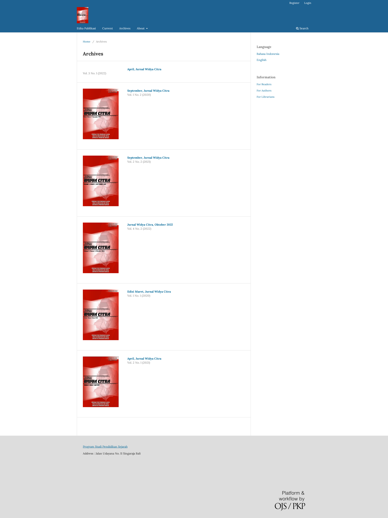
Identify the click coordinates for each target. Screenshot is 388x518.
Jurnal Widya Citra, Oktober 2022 (150, 224)
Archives (124, 28)
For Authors (264, 90)
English (261, 60)
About (141, 28)
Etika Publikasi (86, 28)
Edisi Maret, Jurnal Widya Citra (149, 291)
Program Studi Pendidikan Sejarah (105, 446)
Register (294, 3)
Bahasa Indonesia (268, 54)
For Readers (264, 84)
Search (303, 28)
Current (107, 28)
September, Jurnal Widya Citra (148, 90)
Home (86, 41)
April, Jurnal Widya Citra (144, 69)
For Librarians (265, 97)
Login (307, 3)
